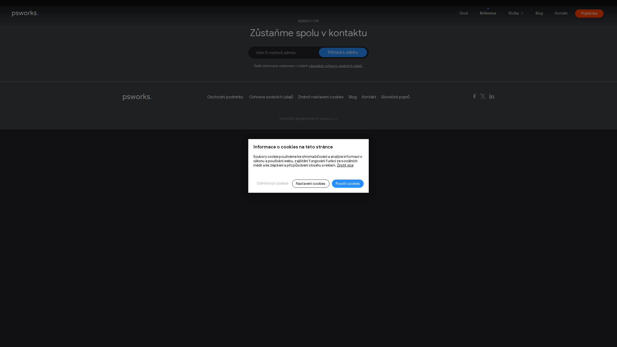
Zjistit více (345, 165)
